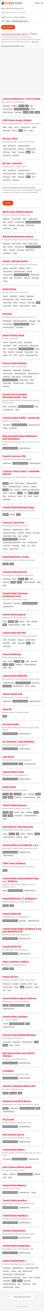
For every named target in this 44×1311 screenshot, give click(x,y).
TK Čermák (8, 1119)
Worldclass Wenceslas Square (18, 236)
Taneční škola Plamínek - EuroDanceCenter (15, 594)
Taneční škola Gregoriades (16, 1245)
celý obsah (35, 42)
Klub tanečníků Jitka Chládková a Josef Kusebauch (19, 437)
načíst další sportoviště (22, 1297)
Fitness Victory (10, 976)
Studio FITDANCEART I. (14, 1260)
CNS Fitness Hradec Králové (17, 120)
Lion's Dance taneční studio (17, 1167)
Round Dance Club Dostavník (17, 826)
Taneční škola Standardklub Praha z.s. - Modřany (20, 879)
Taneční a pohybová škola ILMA (19, 1085)
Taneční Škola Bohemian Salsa (18, 507)
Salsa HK (6, 709)
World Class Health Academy (17, 211)
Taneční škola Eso (11, 654)
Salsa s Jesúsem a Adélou (15, 961)
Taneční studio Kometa (14, 571)
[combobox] (22, 21)
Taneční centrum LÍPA (14, 456)
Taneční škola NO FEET (14, 632)
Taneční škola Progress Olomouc (19, 998)
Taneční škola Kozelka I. (15, 1200)
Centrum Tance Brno (13, 522)
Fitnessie (7, 313)
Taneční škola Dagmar (14, 614)
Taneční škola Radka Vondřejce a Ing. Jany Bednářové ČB (22, 930)
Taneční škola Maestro (14, 1185)
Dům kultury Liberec (13, 1134)
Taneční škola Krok (12, 694)
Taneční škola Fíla (11, 946)
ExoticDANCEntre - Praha (15, 556)
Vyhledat (9, 27)
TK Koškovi (8, 1070)
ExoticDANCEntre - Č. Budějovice (19, 898)
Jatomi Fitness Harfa (13, 335)
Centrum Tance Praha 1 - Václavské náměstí (21, 472)
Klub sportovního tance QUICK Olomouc (18, 1054)
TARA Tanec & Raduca (13, 863)
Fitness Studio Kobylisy (14, 363)
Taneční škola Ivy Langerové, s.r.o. (20, 845)
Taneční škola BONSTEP (14, 675)
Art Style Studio (10, 724)
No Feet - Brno (9, 138)
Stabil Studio (9, 786)
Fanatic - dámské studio (15, 261)
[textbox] (30, 21)
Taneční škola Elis (11, 913)
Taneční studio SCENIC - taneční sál (20, 417)
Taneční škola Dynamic (14, 805)
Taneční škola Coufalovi (14, 1016)
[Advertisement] (22, 72)
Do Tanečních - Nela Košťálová (18, 741)
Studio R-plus (9, 289)
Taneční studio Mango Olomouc (19, 1034)
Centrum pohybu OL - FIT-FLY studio (21, 98)
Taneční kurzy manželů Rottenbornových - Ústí (14, 395)
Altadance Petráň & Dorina (16, 1101)
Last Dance (8, 756)
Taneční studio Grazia (13, 1230)
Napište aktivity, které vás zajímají (13, 17)
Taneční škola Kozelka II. (15, 1215)
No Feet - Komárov (12, 163)
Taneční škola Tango (13, 771)
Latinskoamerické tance (14, 34)
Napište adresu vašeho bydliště (12, 8)
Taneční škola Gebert (13, 1149)
